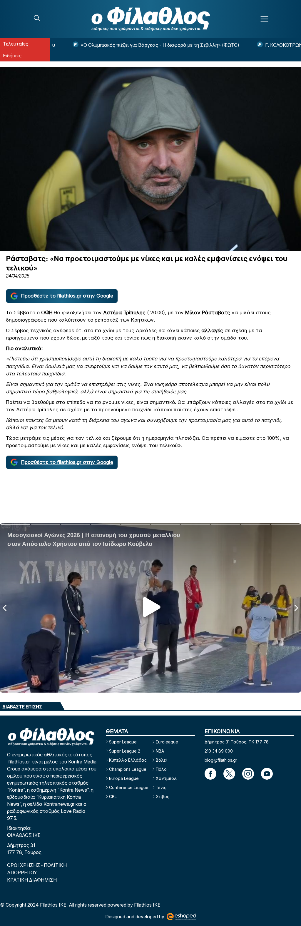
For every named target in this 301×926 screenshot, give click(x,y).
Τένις (161, 787)
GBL (113, 796)
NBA (160, 750)
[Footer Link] (210, 774)
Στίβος (162, 796)
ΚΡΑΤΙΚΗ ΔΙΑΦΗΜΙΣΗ (32, 880)
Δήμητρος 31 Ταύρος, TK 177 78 (237, 741)
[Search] (37, 18)
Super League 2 (124, 750)
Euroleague (167, 741)
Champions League (127, 769)
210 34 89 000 (219, 750)
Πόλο (161, 769)
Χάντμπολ (166, 778)
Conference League (128, 787)
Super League (123, 741)
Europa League (124, 778)
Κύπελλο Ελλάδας (128, 760)
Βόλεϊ (161, 760)
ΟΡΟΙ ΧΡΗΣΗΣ (24, 865)
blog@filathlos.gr (221, 760)
